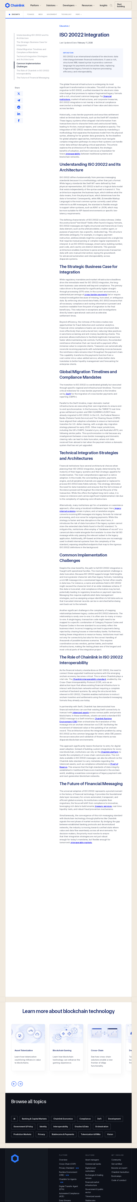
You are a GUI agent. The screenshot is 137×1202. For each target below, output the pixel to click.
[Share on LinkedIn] (18, 113)
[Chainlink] (14, 5)
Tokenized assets (93, 1196)
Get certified (116, 1164)
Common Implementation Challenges (29, 65)
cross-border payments (95, 294)
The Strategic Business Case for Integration (32, 43)
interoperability (72, 153)
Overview (63, 1160)
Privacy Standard (69, 1168)
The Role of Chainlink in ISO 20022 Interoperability (33, 72)
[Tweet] (18, 93)
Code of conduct (118, 1180)
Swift (68, 394)
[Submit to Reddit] (18, 107)
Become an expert (119, 1168)
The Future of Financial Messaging (33, 77)
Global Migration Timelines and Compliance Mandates (31, 51)
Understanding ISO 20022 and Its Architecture (32, 36)
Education (64, 26)
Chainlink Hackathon (120, 1172)
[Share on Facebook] (18, 120)
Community (116, 1160)
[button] (35, 5)
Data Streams (65, 1200)
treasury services (103, 806)
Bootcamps (116, 1176)
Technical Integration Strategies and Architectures (32, 58)
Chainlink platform (109, 752)
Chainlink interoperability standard (89, 679)
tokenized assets (80, 712)
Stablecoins (90, 1200)
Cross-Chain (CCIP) (67, 1164)
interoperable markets (81, 842)
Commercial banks (93, 1164)
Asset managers (92, 1160)
